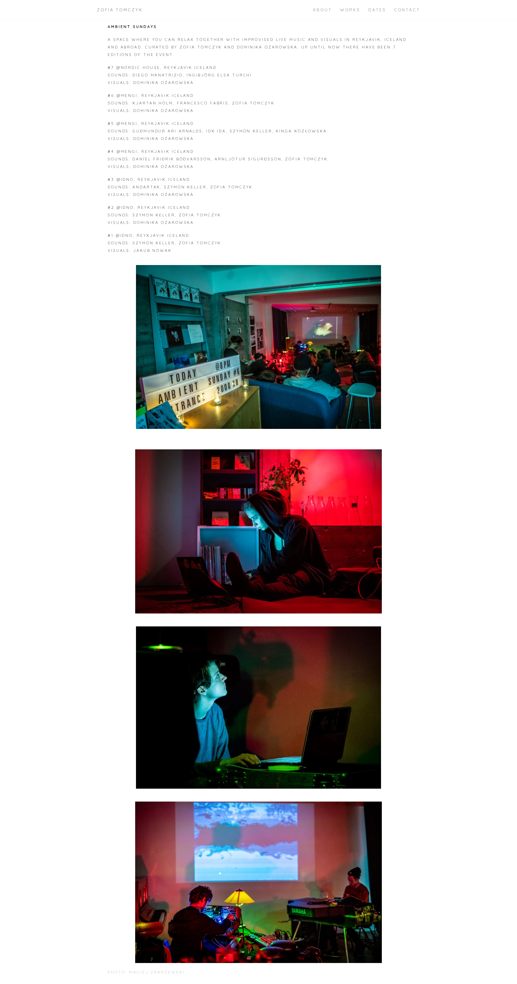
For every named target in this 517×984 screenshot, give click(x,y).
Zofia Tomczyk (120, 9)
